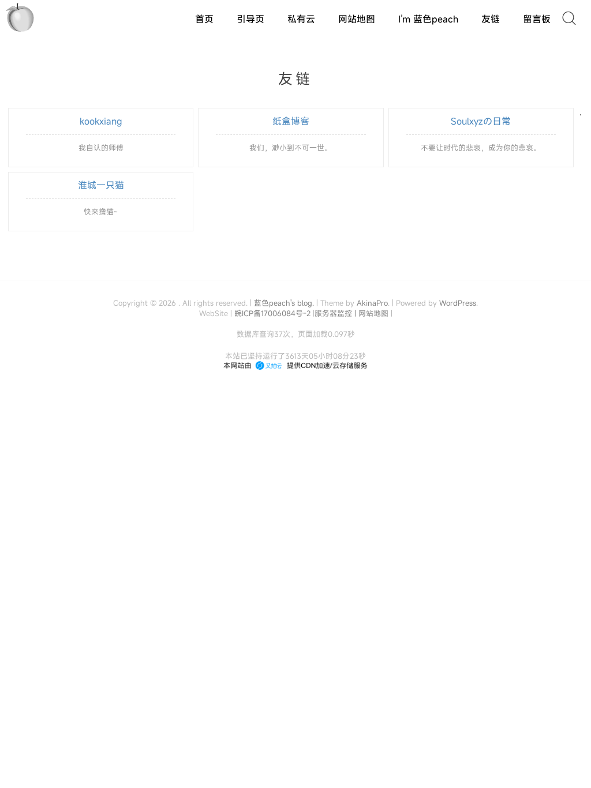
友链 (490, 19)
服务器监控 (333, 313)
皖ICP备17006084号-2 (272, 313)
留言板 (537, 19)
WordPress (457, 303)
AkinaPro (372, 303)
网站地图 (356, 19)
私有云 (301, 19)
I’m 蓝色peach (428, 19)
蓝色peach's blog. (284, 303)
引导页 (250, 19)
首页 (204, 19)
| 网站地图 (372, 313)
